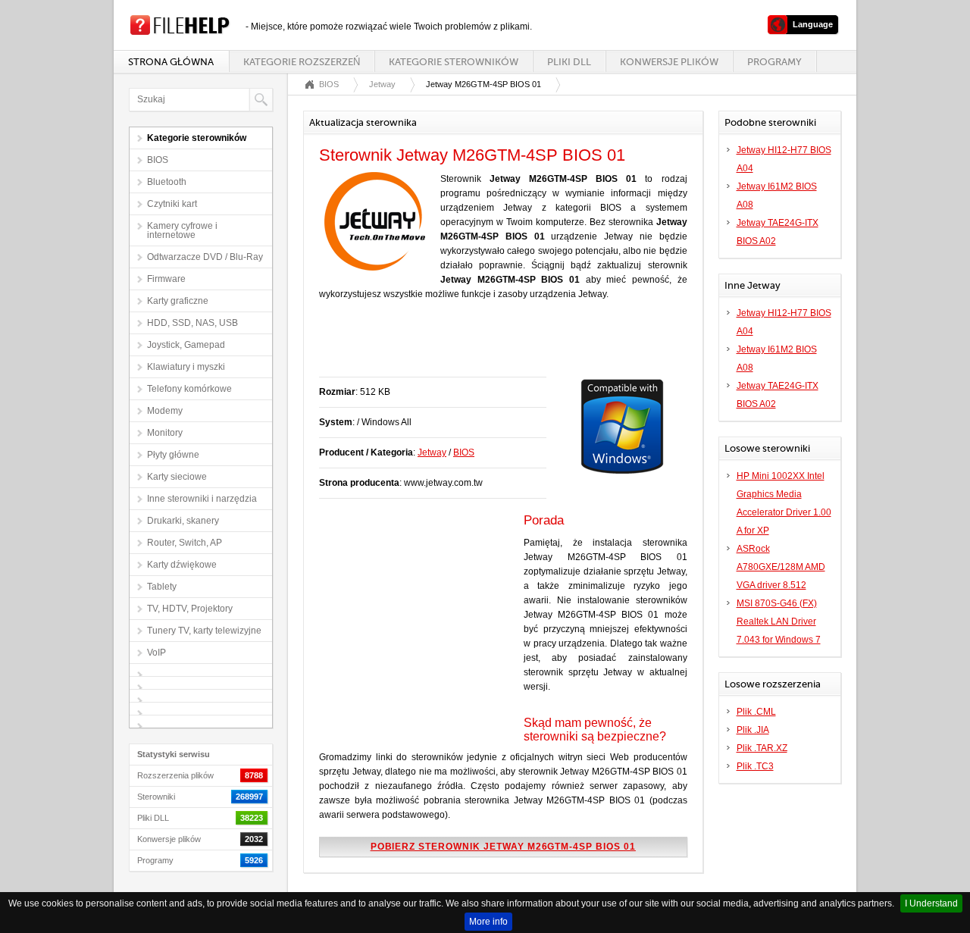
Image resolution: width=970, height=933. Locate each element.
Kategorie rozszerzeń (301, 61)
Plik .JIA (753, 730)
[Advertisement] (496, 346)
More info (488, 921)
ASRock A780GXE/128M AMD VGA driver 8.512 (781, 566)
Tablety (162, 586)
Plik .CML (756, 711)
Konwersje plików (669, 61)
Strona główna (171, 61)
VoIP (156, 652)
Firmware (166, 279)
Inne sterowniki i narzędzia (202, 498)
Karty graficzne (177, 301)
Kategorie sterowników (453, 61)
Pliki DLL (569, 61)
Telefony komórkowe (189, 389)
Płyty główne (173, 454)
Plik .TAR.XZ (762, 748)
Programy (774, 61)
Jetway (382, 84)
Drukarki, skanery (183, 520)
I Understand (931, 903)
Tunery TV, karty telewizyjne (204, 630)
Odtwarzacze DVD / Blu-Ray (205, 257)
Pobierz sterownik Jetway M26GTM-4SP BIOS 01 (503, 846)
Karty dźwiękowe (182, 564)
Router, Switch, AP (184, 542)
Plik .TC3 (755, 766)
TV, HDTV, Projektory (190, 608)
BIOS (157, 160)
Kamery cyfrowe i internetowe (182, 230)
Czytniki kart (172, 204)
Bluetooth (166, 182)
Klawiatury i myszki (186, 367)
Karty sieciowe (177, 476)
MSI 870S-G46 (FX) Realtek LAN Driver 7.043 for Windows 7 (779, 621)
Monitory (165, 432)
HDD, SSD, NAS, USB (192, 323)
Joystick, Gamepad (186, 345)
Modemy (165, 410)
